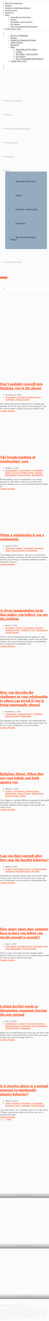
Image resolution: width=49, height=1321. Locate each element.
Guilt (45, 946)
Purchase (3, 278)
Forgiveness (10, 871)
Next (9, 1119)
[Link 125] (19, 999)
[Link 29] (10, 90)
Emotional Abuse (33, 397)
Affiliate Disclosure (6, 1308)
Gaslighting (10, 399)
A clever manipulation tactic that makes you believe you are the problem (24, 614)
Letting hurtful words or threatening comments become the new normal (23, 1010)
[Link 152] (24, 1224)
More (7, 15)
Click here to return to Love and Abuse (12, 1302)
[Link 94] (19, 767)
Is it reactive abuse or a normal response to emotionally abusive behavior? (24, 1090)
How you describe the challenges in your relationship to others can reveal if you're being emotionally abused (24, 698)
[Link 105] (19, 849)
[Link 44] (19, 377)
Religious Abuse (12, 796)
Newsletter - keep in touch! (21, 22)
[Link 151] (24, 1159)
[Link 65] (19, 528)
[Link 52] (19, 450)
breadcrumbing (11, 470)
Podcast (8, 6)
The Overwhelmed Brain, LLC (38, 1305)
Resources (9, 13)
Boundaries (26, 1103)
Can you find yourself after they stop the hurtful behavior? (24, 858)
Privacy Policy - (31, 1306)
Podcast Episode (22, 399)
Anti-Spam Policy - (42, 1306)
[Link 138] (19, 1079)
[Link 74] (19, 603)
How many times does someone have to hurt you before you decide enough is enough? (24, 933)
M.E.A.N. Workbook (13, 3)
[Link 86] (19, 685)
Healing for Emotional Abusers (17, 8)
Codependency (25, 470)
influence (38, 473)
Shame (22, 796)
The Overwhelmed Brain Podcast (23, 26)
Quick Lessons (11, 10)
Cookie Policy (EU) (13, 29)
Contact (13, 19)
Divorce (15, 473)
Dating (8, 473)
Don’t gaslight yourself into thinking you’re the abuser (21, 386)
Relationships (37, 475)
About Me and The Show (20, 17)
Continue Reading (7, 411)
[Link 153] (24, 1275)
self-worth (35, 871)
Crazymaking (10, 397)
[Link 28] (10, 80)
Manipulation (10, 475)
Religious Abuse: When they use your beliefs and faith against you (22, 778)
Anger (7, 1103)
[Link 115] (19, 922)
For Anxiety (15, 24)
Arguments (9, 548)
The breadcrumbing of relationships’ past (17, 459)
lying (33, 630)
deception (21, 397)
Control (18, 548)
